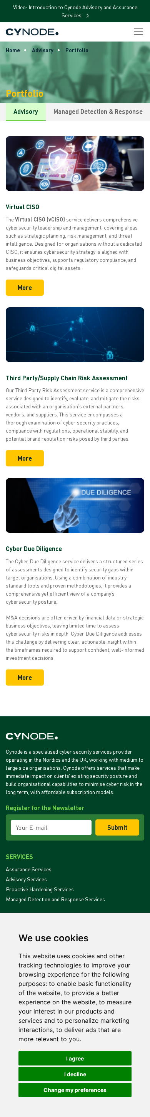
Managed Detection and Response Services (55, 899)
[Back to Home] (32, 32)
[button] (138, 32)
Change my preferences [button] (75, 1090)
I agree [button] (75, 1058)
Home (13, 50)
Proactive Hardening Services (40, 889)
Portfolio (76, 50)
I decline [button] (75, 1074)
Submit (117, 827)
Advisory (42, 50)
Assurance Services (29, 869)
